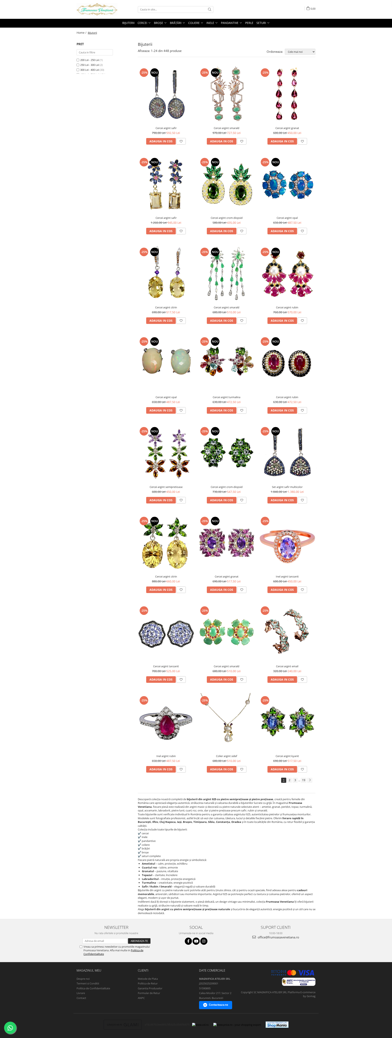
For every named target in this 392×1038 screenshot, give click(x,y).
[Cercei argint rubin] (287, 274)
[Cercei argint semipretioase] (166, 453)
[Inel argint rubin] (166, 722)
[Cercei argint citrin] (166, 274)
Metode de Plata (148, 979)
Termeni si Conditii (88, 983)
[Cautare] (209, 9)
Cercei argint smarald (226, 128)
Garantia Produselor (150, 988)
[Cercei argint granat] (287, 94)
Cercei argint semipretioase (166, 487)
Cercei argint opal (287, 218)
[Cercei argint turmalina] (226, 363)
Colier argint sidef (226, 756)
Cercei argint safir (166, 128)
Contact (81, 998)
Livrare (81, 993)
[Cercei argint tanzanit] (166, 632)
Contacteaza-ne (218, 1004)
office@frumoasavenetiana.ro (278, 937)
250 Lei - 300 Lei (89, 65)
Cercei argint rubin (287, 307)
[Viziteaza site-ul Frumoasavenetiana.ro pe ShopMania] (277, 1024)
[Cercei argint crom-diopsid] (226, 184)
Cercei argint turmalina (226, 397)
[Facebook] (188, 941)
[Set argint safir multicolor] (287, 453)
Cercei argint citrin (166, 307)
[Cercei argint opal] (287, 184)
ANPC (141, 998)
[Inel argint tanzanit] (287, 543)
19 (303, 780)
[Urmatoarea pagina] (309, 780)
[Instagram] (203, 941)
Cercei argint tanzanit (166, 666)
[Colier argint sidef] (226, 722)
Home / (82, 33)
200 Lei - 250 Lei (89, 60)
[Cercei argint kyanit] (287, 722)
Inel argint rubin (166, 756)
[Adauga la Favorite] (181, 141)
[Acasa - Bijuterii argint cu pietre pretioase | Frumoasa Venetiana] (97, 9)
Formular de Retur (149, 993)
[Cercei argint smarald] (226, 94)
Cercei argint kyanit (287, 756)
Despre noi (83, 979)
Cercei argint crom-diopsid (227, 218)
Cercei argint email (287, 666)
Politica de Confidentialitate (93, 988)
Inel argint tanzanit (287, 576)
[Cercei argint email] (287, 632)
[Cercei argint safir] (166, 94)
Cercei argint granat (287, 128)
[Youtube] (196, 941)
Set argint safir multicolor (287, 487)
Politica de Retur (148, 983)
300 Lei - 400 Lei (89, 70)
